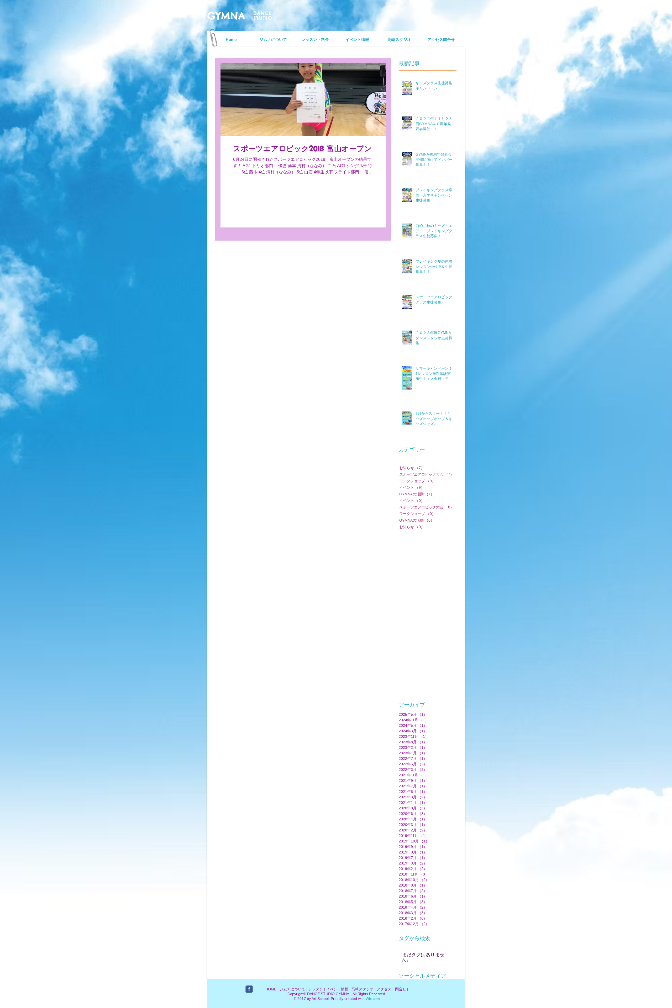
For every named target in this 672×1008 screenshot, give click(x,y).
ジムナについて (292, 989)
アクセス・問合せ (391, 989)
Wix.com (373, 998)
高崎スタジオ (362, 989)
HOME (270, 989)
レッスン (315, 989)
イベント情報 (337, 989)
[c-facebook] (249, 989)
